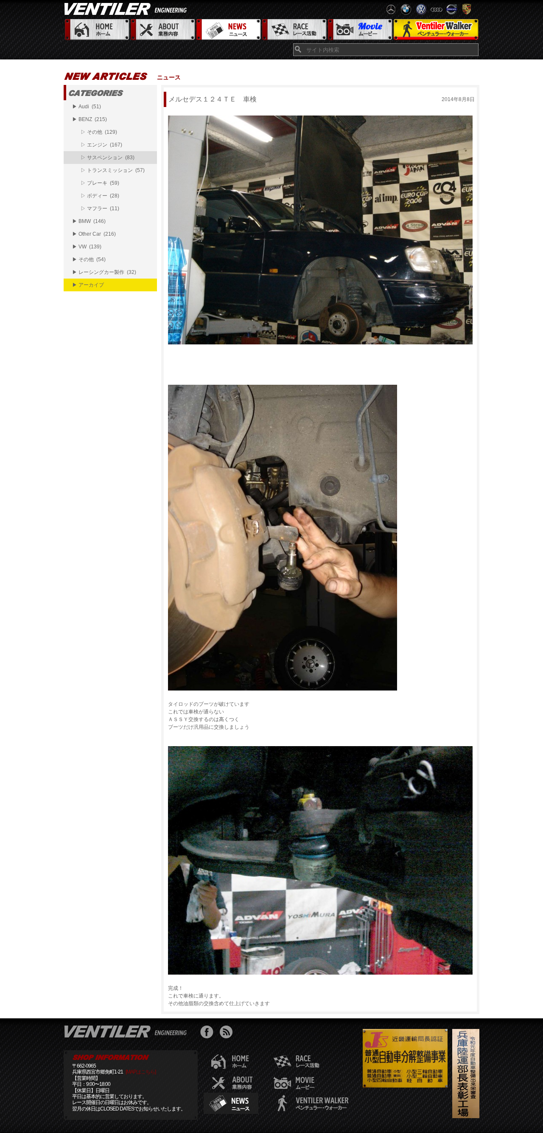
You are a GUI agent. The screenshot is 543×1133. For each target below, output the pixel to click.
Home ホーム (96, 30)
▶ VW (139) (86, 247)
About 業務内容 (162, 30)
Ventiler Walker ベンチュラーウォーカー (435, 30)
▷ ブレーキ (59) (100, 183)
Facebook (208, 1033)
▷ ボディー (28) (100, 196)
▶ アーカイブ (88, 285)
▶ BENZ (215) (89, 119)
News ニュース (228, 30)
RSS (228, 1033)
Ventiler (127, 1031)
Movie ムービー (359, 30)
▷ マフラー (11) (100, 208)
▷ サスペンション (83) (107, 158)
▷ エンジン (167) (101, 145)
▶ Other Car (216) (94, 234)
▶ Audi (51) (86, 107)
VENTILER (127, 8)
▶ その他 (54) (89, 259)
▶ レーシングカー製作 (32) (104, 272)
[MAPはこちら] (141, 1072)
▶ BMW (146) (89, 221)
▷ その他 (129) (99, 132)
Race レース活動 (294, 30)
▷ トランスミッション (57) (113, 170)
